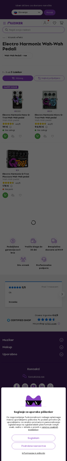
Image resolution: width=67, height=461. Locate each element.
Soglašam (33, 438)
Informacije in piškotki (33, 453)
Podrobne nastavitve (33, 446)
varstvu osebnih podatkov (43, 428)
